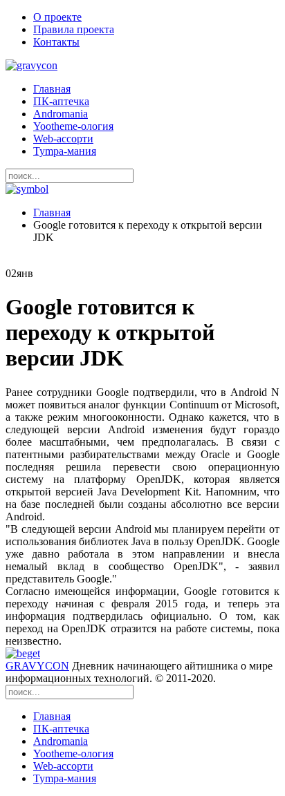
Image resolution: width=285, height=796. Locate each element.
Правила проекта (73, 29)
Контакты (56, 42)
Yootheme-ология (73, 126)
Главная (52, 89)
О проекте (57, 17)
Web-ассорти (63, 138)
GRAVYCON (37, 666)
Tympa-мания (64, 151)
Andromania (60, 114)
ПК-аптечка (61, 101)
